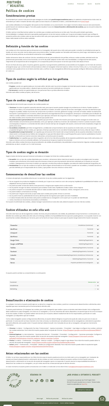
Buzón (97, 4)
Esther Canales (69, 403)
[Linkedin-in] (31, 380)
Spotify (84, 384)
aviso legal (85, 22)
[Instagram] (47, 380)
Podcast (80, 4)
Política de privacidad (52, 398)
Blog (90, 4)
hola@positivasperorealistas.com (81, 367)
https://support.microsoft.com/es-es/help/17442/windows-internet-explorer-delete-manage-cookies (51, 337)
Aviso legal (40, 398)
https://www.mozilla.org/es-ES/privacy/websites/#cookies (53, 342)
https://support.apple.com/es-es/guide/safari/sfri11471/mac (31, 347)
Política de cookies (67, 398)
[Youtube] (52, 380)
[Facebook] (41, 380)
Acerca (71, 4)
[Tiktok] (36, 380)
